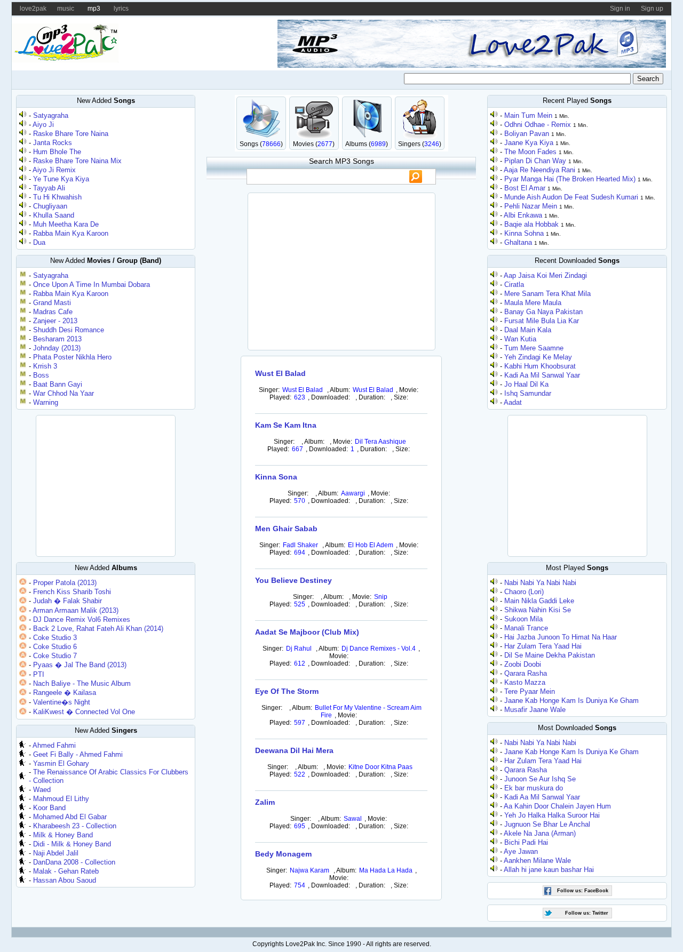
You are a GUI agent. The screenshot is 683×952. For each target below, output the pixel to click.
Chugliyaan (50, 206)
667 (297, 449)
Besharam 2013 (57, 339)
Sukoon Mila (523, 619)
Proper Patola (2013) (65, 583)
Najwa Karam (309, 870)
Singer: (269, 390)
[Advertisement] (105, 484)
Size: (401, 397)
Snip (380, 597)
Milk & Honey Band (63, 835)
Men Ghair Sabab (286, 528)
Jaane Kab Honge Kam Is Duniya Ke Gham (571, 701)
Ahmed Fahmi (54, 745)
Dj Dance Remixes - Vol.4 (379, 648)
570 (299, 501)
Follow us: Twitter (586, 913)
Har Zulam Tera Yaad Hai (543, 646)
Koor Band (49, 808)
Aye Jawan (521, 851)
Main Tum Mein (528, 115)
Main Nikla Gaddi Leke (539, 601)
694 (299, 552)
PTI (38, 674)
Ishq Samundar (527, 393)
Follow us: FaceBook (582, 890)
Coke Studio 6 (55, 647)
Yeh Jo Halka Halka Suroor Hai (552, 815)
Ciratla (514, 285)
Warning (45, 402)
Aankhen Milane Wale (537, 861)
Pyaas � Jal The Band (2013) (79, 665)
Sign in (620, 8)
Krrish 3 (45, 366)
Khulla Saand (53, 215)
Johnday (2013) (57, 348)
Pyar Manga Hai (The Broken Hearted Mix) (570, 179)
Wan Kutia (520, 339)
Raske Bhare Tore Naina (70, 134)
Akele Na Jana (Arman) (540, 833)
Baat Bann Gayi (57, 384)
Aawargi (353, 493)
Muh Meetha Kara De (66, 224)
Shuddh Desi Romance (68, 330)
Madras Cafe (53, 312)
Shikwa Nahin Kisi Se (537, 610)
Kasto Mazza (524, 682)
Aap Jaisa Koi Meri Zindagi (545, 275)
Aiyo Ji (43, 125)
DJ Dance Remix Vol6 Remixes (81, 619)
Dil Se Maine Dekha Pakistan (549, 655)
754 (299, 885)
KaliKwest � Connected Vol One (84, 712)
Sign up (652, 8)
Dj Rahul (299, 648)
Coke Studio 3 (55, 638)
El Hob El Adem (370, 545)
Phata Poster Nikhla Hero (72, 357)
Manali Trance (526, 628)
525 (299, 604)
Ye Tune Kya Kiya (61, 179)
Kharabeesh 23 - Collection (74, 826)
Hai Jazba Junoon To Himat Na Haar (560, 637)
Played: (280, 397)
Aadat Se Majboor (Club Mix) (307, 632)
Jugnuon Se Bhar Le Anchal (547, 824)
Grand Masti (52, 303)
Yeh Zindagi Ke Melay (538, 357)
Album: (340, 390)
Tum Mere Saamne (533, 348)
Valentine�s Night (61, 702)
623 (299, 397)
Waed (42, 790)
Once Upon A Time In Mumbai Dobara (91, 285)
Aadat (513, 402)
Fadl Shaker (301, 545)
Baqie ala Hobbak (531, 224)
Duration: (372, 397)
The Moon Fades (530, 152)
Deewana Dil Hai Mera (294, 750)
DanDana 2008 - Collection (74, 862)
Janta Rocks (52, 143)
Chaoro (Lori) (524, 592)
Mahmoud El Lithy (61, 799)
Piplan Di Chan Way (535, 161)
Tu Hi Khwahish (57, 197)
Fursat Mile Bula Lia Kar (541, 321)
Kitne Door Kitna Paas (380, 767)
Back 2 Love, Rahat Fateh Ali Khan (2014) (98, 629)
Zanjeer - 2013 (55, 321)
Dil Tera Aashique (380, 441)
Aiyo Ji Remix (54, 170)
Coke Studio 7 (55, 656)
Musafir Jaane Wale (535, 710)
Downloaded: (330, 397)
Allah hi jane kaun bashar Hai (549, 870)
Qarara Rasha (525, 673)
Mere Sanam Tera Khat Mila (547, 294)
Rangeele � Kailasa (64, 693)
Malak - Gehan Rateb (66, 871)
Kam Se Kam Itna (285, 425)
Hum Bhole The (57, 152)
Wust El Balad (280, 373)
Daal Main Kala (527, 330)
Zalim (265, 802)
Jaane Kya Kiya (528, 143)
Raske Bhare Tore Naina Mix (77, 161)
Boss (41, 375)
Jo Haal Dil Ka (526, 384)
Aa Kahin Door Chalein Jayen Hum (557, 806)
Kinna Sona (276, 477)
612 (299, 663)
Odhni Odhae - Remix (537, 125)
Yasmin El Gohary (61, 763)
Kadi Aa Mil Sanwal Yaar (542, 375)
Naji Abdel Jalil (55, 853)
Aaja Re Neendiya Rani (539, 170)
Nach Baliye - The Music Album (82, 683)
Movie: (408, 390)
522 (299, 774)
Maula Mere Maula (532, 303)
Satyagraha (50, 115)
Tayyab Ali (49, 188)
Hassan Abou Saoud (64, 880)
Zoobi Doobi (522, 664)
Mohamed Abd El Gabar (70, 817)
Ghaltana (518, 242)
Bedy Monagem (283, 854)
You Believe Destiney (293, 580)
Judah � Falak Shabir (67, 601)
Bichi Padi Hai (526, 842)
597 (299, 722)
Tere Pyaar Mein (529, 691)
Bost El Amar (524, 188)
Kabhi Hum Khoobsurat (540, 366)
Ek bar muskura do (533, 788)
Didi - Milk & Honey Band (72, 844)
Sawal (353, 818)
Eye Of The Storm (287, 691)
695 (299, 826)
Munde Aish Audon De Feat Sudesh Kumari (571, 197)
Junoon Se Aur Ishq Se (540, 779)
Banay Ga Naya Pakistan (543, 312)
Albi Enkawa (523, 215)
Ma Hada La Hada (385, 870)
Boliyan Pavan (526, 134)
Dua (39, 242)
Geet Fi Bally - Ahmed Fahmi (78, 754)
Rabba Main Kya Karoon (70, 233)
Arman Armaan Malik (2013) (75, 610)
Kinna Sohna (524, 233)
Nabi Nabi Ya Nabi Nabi (540, 583)
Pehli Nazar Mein (530, 206)
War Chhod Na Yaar (63, 393)
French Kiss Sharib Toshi (72, 592)
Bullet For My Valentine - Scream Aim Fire (368, 711)
